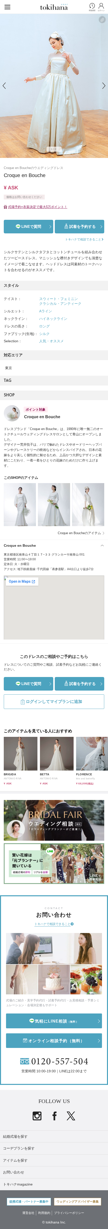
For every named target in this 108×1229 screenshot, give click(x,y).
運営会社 (28, 1213)
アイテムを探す (15, 1160)
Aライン (45, 311)
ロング (44, 326)
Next (104, 86)
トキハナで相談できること (52, 924)
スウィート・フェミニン (58, 299)
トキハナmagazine (18, 1184)
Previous (4, 86)
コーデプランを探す (19, 1148)
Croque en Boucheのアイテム (79, 533)
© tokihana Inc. (54, 1222)
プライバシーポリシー (69, 1213)
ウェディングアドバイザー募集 (78, 1201)
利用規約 (44, 1213)
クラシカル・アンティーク (60, 304)
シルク (44, 334)
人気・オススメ (51, 341)
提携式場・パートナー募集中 (28, 1201)
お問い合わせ (13, 1172)
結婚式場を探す (15, 1136)
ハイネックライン (53, 319)
